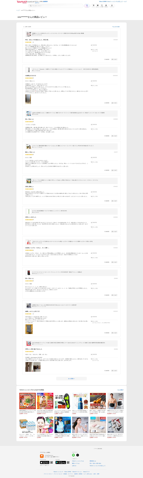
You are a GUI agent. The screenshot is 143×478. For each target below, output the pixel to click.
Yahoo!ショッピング (58, 471)
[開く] (28, 99)
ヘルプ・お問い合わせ (87, 473)
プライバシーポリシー (48, 473)
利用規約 (65, 473)
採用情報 (80, 473)
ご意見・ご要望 (96, 473)
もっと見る (120, 389)
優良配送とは (93, 461)
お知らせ (74, 465)
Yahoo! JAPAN (103, 1)
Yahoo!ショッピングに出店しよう (115, 1)
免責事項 (76, 473)
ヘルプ (125, 1)
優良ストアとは (75, 463)
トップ (18, 10)
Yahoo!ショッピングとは (78, 461)
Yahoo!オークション (77, 471)
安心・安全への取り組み (95, 463)
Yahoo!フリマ (86, 471)
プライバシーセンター (58, 473)
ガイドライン (70, 473)
